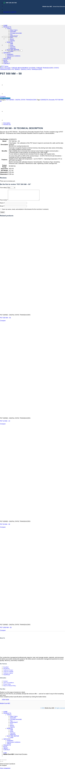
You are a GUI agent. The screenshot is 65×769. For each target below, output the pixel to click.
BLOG (5, 60)
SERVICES (6, 53)
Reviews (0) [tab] (7, 124)
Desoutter (13, 31)
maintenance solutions (13, 56)
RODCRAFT (14, 36)
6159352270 (44, 99)
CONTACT (6, 63)
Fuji (11, 34)
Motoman (13, 48)
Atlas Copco (14, 30)
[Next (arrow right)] (2, 761)
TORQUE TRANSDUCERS (44, 68)
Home (2, 68)
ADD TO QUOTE (5, 98)
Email (2, 206)
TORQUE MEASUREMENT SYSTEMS (23, 68)
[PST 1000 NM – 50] (7, 85)
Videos (9, 57)
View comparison (5, 768)
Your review (4, 200)
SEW (11, 51)
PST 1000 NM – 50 (6, 627)
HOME (5, 25)
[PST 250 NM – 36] (7, 93)
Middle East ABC (5, 703)
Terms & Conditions (8, 682)
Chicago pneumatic (16, 33)
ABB (11, 43)
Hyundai (12, 46)
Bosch (12, 39)
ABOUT (5, 62)
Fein (11, 37)
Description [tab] (6, 123)
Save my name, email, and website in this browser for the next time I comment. (25, 209)
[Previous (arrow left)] (0, 761)
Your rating (3, 187)
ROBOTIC (10, 42)
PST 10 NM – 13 (5, 421)
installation (10, 54)
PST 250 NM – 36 (5, 317)
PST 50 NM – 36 (5, 524)
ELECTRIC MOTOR (13, 50)
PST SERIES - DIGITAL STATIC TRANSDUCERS (27, 69)
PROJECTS (7, 59)
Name (2, 203)
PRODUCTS (7, 27)
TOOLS (9, 28)
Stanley (12, 40)
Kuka (11, 45)
